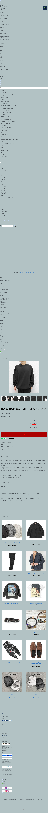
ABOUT (1, 76)
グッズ (1, 65)
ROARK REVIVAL (3, 25)
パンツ (1, 60)
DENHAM (2, 20)
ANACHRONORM (3, 28)
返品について (4, 444)
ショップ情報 (11, 799)
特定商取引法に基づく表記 (7, 446)
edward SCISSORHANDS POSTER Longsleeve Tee (12, 603)
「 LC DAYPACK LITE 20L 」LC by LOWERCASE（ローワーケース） (36, 696)
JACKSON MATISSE (4, 15)
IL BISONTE (2, 43)
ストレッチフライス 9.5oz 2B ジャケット (36, 542)
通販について (16, 799)
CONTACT (2, 78)
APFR (1, 42)
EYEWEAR (2, 40)
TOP (2, 357)
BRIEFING (2, 37)
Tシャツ (1, 51)
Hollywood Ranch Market (8, 95)
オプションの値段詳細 (6, 448)
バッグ (1, 63)
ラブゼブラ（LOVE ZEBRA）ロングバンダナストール (12, 662)
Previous (9, 377)
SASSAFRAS (2, 11)
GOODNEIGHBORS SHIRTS (5, 36)
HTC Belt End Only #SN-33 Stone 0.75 (12, 632)
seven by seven (3, 33)
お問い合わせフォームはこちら (5, 728)
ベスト (1, 56)
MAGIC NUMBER (3, 18)
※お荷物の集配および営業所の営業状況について (26, 272)
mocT (1, 31)
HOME (3, 90)
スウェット (2, 57)
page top (5, 799)
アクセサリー (2, 66)
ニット (1, 59)
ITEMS (1, 50)
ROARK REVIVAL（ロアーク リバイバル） (11, 357)
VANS (1, 45)
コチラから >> (23, 500)
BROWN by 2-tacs (3, 21)
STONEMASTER (3, 23)
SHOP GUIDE (3, 74)
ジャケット (2, 54)
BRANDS (3, 92)
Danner (1, 46)
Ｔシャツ (21, 357)
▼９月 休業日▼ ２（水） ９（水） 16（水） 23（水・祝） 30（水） (26, 270)
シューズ (2, 68)
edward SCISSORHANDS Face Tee (36, 603)
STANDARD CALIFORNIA (5, 14)
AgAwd (1, 34)
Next (39, 377)
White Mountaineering (4, 39)
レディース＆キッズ (4, 69)
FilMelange (2, 30)
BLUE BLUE (2, 8)
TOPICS (1, 71)
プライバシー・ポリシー (40, 799)
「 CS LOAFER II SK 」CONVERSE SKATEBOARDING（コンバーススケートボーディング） (36, 664)
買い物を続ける (4, 449)
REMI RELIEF (3, 17)
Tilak (1, 9)
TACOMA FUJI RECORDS (5, 24)
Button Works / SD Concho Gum (36, 632)
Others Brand (2, 48)
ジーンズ (2, 62)
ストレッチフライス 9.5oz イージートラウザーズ (12, 573)
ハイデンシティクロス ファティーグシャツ (36, 573)
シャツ (1, 53)
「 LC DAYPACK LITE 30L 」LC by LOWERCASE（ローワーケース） (12, 696)
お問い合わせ (22, 799)
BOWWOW (2, 27)
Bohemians (2, 12)
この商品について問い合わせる (7, 442)
